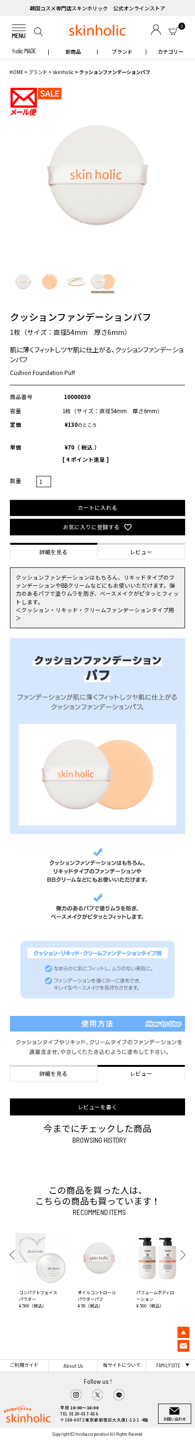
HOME (16, 71)
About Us (73, 1365)
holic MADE (24, 51)
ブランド (122, 51)
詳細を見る (53, 552)
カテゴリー (171, 51)
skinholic (63, 71)
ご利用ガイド (24, 1365)
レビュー (141, 552)
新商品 (73, 51)
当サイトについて (122, 1365)
